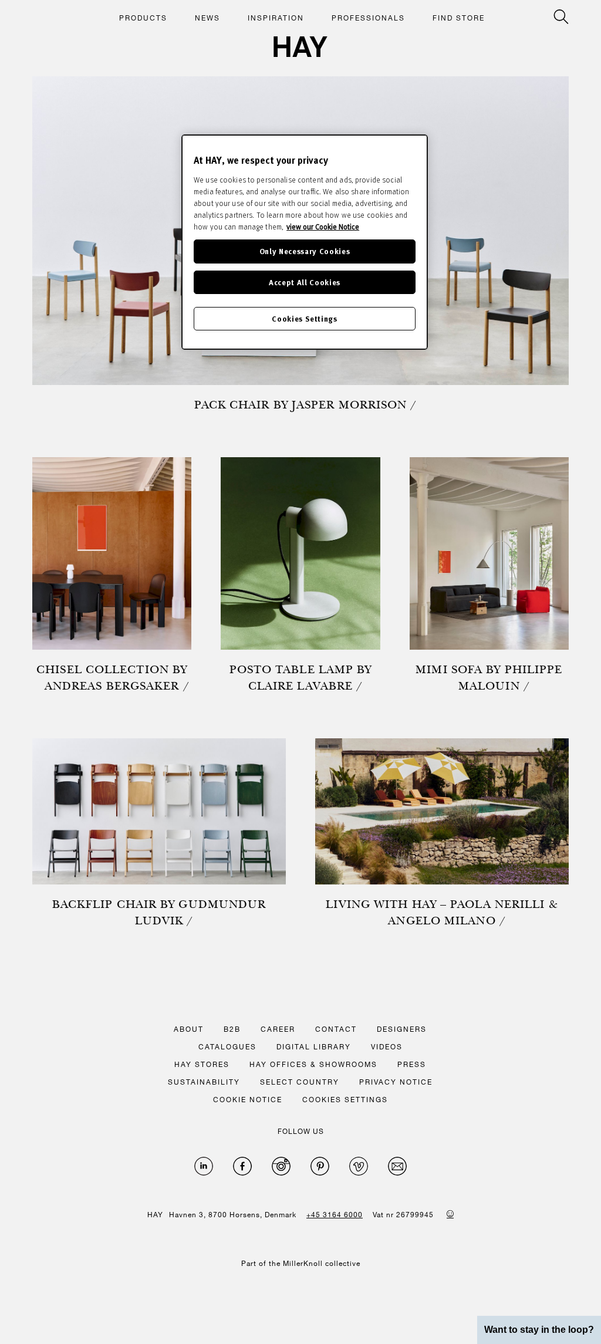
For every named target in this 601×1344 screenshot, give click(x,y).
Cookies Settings (304, 318)
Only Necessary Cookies (304, 250)
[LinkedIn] (203, 1166)
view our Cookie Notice (322, 226)
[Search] (561, 16)
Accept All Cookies (304, 282)
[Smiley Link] (450, 1213)
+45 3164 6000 (334, 1214)
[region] (304, 242)
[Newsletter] (397, 1166)
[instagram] (281, 1166)
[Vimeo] (358, 1166)
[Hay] (300, 46)
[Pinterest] (319, 1166)
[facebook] (242, 1166)
